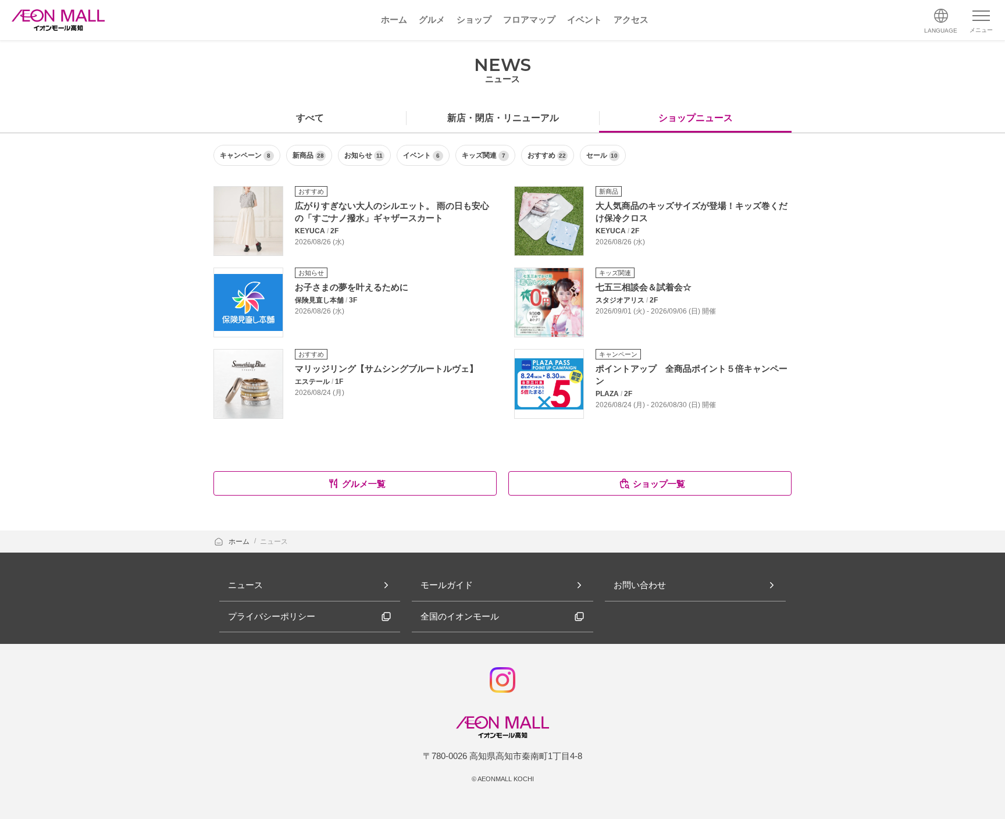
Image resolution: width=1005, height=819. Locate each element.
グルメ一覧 (364, 484)
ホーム (240, 541)
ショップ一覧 (659, 484)
